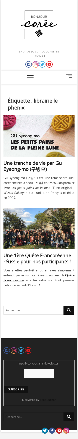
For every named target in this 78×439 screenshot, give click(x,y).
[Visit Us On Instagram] (66, 429)
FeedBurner (48, 399)
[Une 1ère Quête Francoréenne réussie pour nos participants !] (39, 228)
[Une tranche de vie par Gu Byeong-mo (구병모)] (39, 136)
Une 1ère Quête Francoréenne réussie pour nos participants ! (37, 258)
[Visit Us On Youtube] (59, 429)
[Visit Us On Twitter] (44, 429)
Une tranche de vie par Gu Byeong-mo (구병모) (32, 166)
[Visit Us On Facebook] (51, 429)
